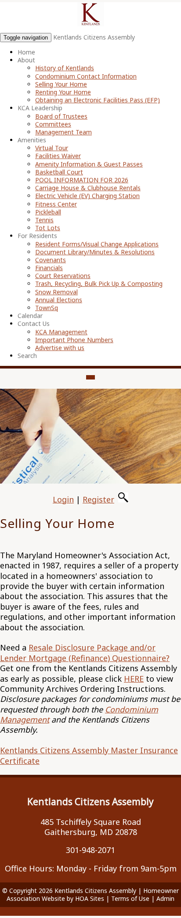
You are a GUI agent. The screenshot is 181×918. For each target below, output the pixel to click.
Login (63, 499)
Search (27, 355)
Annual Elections (58, 300)
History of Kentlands (64, 68)
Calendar (30, 315)
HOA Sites (89, 898)
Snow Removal (56, 292)
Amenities (32, 140)
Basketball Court (59, 172)
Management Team (63, 132)
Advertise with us (59, 347)
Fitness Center (56, 204)
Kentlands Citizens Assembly (94, 37)
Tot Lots (47, 228)
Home (26, 52)
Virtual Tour (51, 148)
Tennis (44, 220)
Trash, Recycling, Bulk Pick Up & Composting (99, 283)
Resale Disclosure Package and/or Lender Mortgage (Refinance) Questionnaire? (85, 652)
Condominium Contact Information (86, 76)
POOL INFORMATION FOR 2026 (81, 180)
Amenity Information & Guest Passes (89, 164)
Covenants (50, 260)
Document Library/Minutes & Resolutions (95, 252)
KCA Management (61, 332)
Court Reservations (62, 275)
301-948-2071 (90, 850)
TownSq (46, 308)
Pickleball (48, 212)
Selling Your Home (61, 84)
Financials (49, 268)
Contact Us (34, 323)
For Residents (37, 235)
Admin (165, 898)
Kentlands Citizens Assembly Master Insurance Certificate (89, 755)
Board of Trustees (61, 116)
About (26, 60)
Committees (53, 124)
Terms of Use (130, 898)
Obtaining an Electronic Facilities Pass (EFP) (97, 100)
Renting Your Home (63, 92)
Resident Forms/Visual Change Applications (97, 244)
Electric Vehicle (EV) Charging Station (87, 196)
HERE (134, 678)
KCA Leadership (40, 108)
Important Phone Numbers (74, 340)
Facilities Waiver (58, 156)
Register (98, 499)
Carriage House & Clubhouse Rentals (88, 188)
